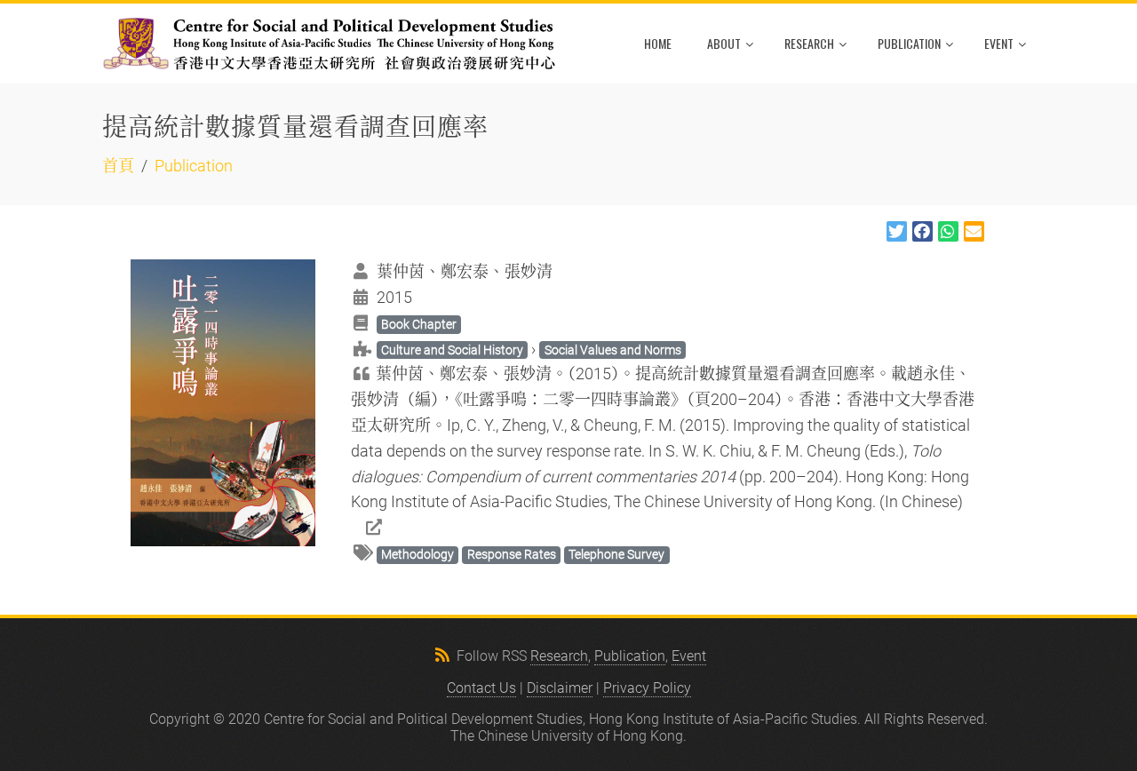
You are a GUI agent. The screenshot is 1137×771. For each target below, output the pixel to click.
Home (658, 43)
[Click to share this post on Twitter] (897, 231)
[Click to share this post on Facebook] (922, 231)
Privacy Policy (647, 688)
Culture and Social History (452, 350)
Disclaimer (559, 688)
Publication (909, 43)
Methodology (417, 554)
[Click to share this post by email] (974, 231)
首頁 (118, 165)
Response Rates (511, 554)
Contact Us (481, 688)
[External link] (362, 527)
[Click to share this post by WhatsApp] (948, 231)
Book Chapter (419, 324)
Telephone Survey (616, 554)
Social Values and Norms (613, 350)
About (724, 43)
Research (809, 43)
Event (999, 43)
